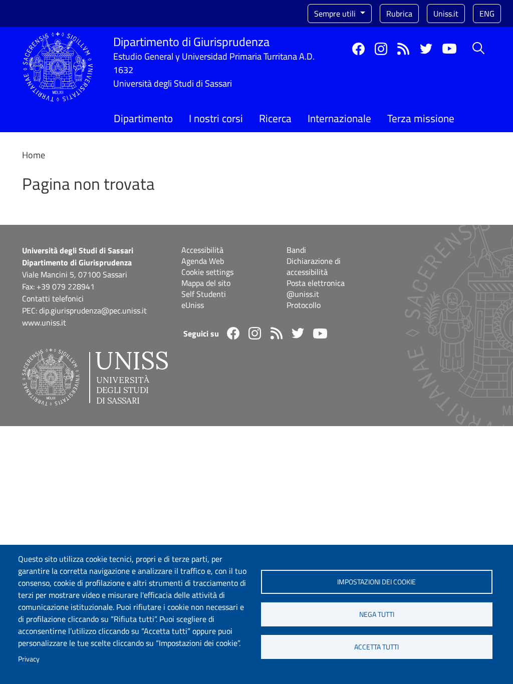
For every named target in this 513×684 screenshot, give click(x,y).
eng (486, 14)
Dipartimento (143, 118)
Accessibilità (202, 249)
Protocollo (304, 304)
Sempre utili (336, 14)
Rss (403, 49)
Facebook (358, 49)
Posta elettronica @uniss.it (316, 288)
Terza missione (420, 118)
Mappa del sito (205, 282)
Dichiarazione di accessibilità (314, 266)
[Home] (58, 38)
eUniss (192, 304)
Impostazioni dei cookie (376, 582)
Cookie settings (207, 271)
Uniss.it (445, 14)
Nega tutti (376, 614)
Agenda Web (202, 260)
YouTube (449, 49)
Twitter (426, 49)
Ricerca (275, 118)
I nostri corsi (216, 118)
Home (33, 155)
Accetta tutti (376, 647)
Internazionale (339, 118)
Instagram (381, 49)
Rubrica (399, 14)
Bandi (296, 249)
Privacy (29, 659)
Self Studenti (203, 293)
